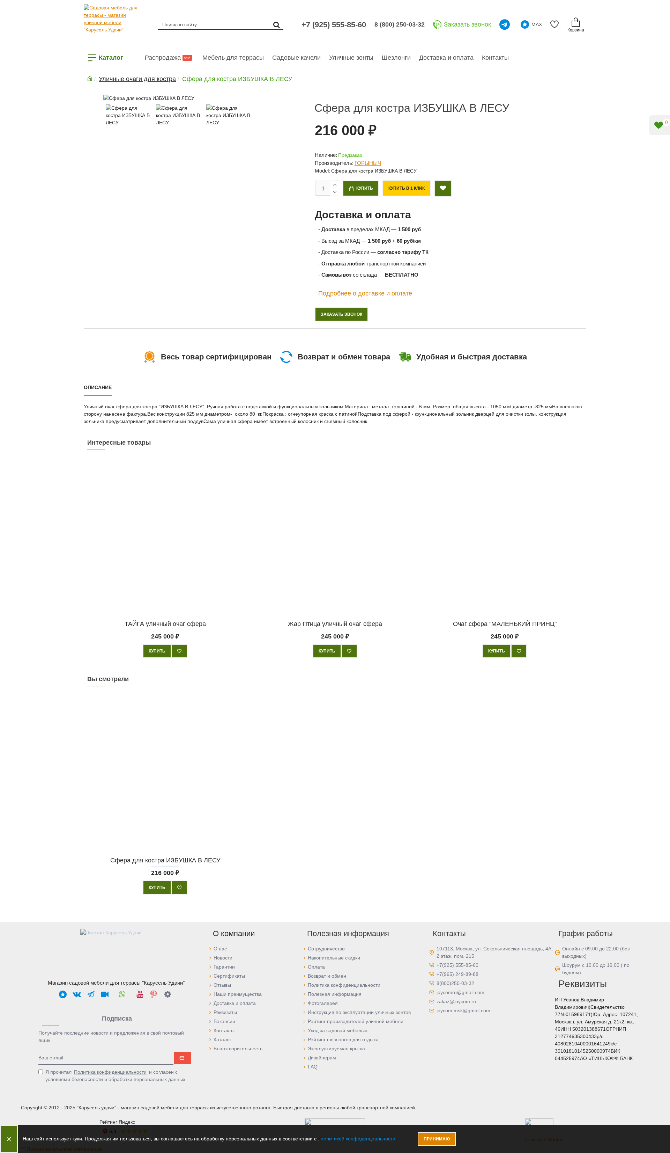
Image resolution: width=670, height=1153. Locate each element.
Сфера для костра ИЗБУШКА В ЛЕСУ (165, 859)
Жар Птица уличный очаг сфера (335, 623)
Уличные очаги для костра (137, 78)
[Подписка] (182, 1058)
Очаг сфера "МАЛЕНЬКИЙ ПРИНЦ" (505, 623)
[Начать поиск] (276, 24)
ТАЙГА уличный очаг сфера (165, 623)
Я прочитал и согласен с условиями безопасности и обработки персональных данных (115, 1075)
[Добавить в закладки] (443, 188)
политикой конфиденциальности (358, 1138)
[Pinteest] (153, 994)
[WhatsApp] (122, 994)
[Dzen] (167, 994)
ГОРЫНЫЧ (368, 163)
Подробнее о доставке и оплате (365, 293)
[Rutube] (104, 994)
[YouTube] (139, 994)
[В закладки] (179, 651)
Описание (98, 387)
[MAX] (63, 994)
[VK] (77, 994)
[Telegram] (505, 24)
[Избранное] (555, 24)
